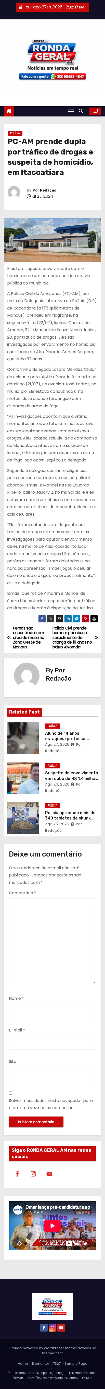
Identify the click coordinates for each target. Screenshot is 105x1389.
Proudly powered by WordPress (36, 1348)
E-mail (17, 1030)
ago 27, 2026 (57, 744)
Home (23, 1363)
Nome (16, 998)
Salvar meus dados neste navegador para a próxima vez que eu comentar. (51, 1104)
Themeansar (52, 1353)
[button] (82, 110)
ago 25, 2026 (57, 824)
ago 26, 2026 (57, 784)
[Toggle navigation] (70, 111)
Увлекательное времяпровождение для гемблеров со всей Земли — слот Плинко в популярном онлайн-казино (52, 1375)
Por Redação (44, 190)
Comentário (22, 893)
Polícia (15, 133)
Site (12, 1061)
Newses (84, 1348)
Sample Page (76, 1363)
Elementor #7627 (46, 1363)
